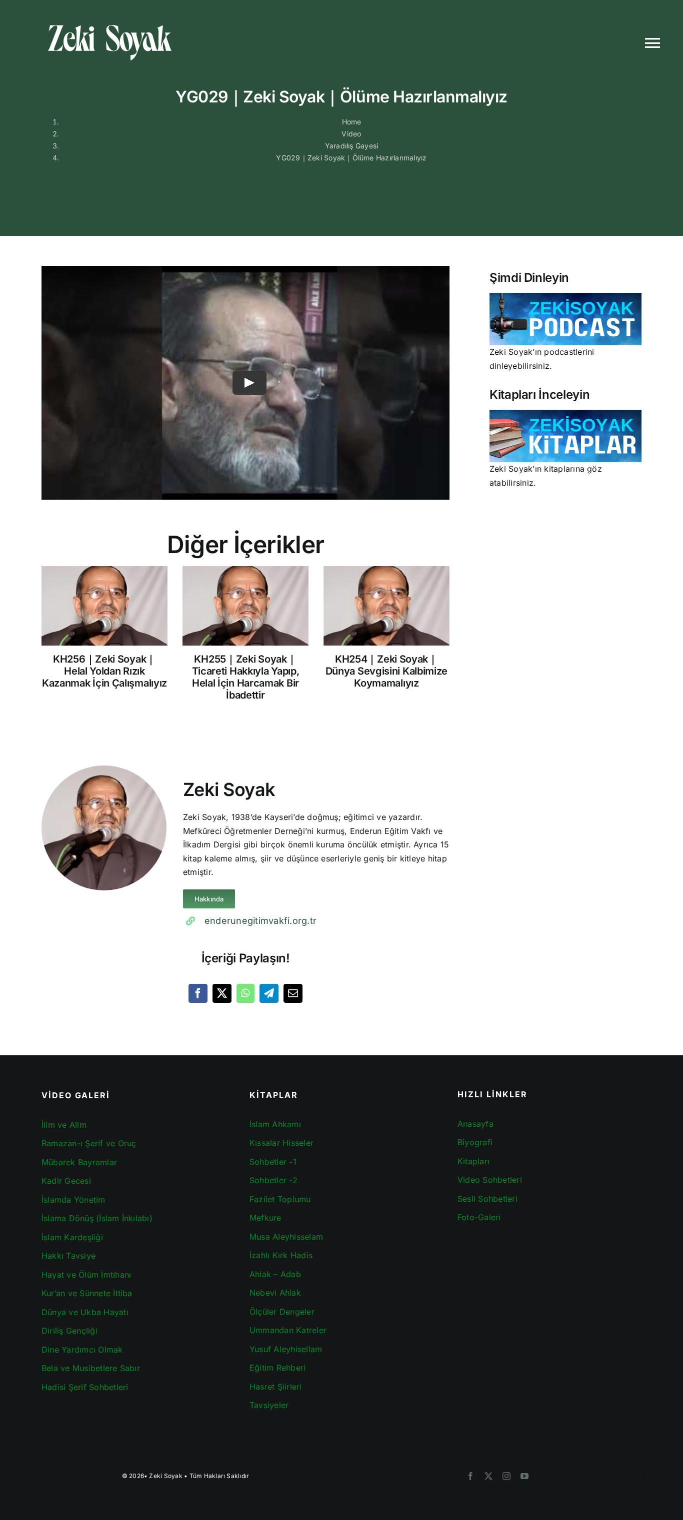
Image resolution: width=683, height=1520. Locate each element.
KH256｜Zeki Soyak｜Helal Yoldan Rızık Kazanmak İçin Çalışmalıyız (104, 671)
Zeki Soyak (165, 1476)
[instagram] (506, 1476)
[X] (222, 993)
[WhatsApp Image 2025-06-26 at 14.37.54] (566, 297)
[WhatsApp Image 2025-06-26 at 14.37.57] (566, 414)
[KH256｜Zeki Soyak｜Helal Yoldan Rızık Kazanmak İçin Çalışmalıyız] (105, 606)
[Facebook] (198, 993)
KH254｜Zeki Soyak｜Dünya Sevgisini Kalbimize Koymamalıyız (387, 671)
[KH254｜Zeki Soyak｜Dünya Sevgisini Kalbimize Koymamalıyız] (387, 606)
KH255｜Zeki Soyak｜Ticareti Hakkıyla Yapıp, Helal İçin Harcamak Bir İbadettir (246, 677)
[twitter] (488, 1476)
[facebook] (470, 1476)
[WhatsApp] (245, 993)
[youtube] (524, 1476)
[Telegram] (269, 993)
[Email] (293, 993)
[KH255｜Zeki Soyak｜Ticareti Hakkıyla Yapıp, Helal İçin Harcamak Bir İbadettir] (245, 606)
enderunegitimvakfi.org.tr (260, 920)
